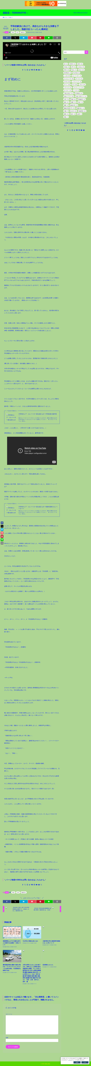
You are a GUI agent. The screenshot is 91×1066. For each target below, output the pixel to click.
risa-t (81, 70)
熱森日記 (23, 32)
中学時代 (79, 93)
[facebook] (23, 70)
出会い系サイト (81, 96)
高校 (66, 117)
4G (65, 64)
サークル (79, 78)
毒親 (66, 105)
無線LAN (74, 105)
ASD (80, 64)
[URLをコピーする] (57, 37)
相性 (66, 114)
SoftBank (67, 73)
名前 (7, 1037)
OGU (6, 32)
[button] (7, 37)
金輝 (79, 114)
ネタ (74, 84)
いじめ (67, 76)
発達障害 (82, 111)
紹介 (73, 114)
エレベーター (76, 76)
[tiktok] (30, 70)
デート (67, 84)
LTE (73, 67)
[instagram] (27, 70)
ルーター (67, 90)
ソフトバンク (76, 81)
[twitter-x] (25, 70)
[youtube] (37, 70)
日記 (80, 102)
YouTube (76, 73)
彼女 (66, 102)
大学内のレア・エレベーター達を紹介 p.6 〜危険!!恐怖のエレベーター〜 (37, 507)
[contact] (39, 70)
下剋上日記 (68, 93)
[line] (32, 70)
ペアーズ (67, 87)
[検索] (41, 70)
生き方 (73, 111)
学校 (73, 99)
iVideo (66, 67)
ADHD (72, 64)
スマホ (67, 81)
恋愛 (73, 102)
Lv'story (80, 67)
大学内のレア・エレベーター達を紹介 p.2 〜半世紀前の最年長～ (37, 415)
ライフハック (78, 87)
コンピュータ (69, 78)
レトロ (76, 90)
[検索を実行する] (86, 52)
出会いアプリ (69, 96)
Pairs (74, 70)
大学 (17, 32)
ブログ (82, 84)
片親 (66, 111)
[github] (34, 70)
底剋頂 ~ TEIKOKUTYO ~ (15, 13)
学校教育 (81, 99)
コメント (9, 1014)
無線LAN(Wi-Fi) (69, 108)
